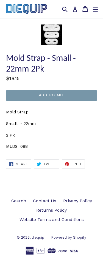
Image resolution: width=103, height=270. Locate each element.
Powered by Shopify (68, 237)
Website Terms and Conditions (52, 219)
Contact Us (44, 200)
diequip (38, 237)
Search (18, 200)
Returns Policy (51, 210)
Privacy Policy (77, 200)
